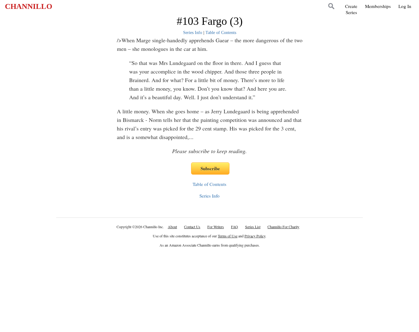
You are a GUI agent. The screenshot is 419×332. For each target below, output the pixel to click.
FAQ (234, 226)
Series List (252, 226)
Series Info (192, 32)
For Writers (215, 226)
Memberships (378, 6)
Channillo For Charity (283, 226)
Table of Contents (221, 32)
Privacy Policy (254, 235)
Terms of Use (227, 235)
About (172, 226)
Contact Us (192, 226)
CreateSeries (351, 9)
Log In (404, 6)
